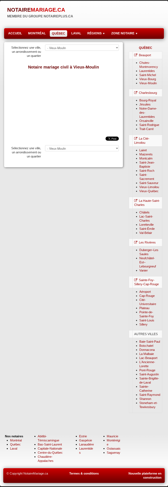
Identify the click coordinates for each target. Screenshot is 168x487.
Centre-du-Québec (50, 452)
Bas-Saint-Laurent (50, 444)
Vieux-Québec (149, 191)
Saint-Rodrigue (149, 125)
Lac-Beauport (148, 358)
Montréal (16, 440)
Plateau (144, 308)
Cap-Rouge (147, 295)
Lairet (143, 150)
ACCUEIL (15, 33)
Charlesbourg (148, 92)
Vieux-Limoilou (149, 187)
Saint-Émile (147, 228)
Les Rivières (147, 242)
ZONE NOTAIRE (124, 33)
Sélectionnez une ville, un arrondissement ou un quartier (26, 51)
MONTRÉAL (37, 33)
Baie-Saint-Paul (149, 341)
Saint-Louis (146, 320)
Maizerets (146, 154)
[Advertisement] (63, 101)
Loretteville (146, 224)
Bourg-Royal (147, 100)
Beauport (145, 55)
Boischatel (146, 345)
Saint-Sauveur (148, 183)
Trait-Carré (146, 129)
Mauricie (112, 436)
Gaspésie (85, 440)
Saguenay (113, 452)
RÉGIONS (96, 33)
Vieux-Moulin (148, 83)
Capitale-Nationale (50, 448)
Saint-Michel (147, 75)
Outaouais (113, 448)
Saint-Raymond (149, 394)
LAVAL (76, 33)
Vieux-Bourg (147, 79)
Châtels (144, 212)
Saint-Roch (146, 170)
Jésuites (145, 104)
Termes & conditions (84, 473)
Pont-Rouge (147, 370)
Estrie (83, 436)
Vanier (143, 270)
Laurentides (147, 71)
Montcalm (146, 158)
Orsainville (146, 120)
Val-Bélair (145, 233)
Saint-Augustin (149, 374)
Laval (13, 448)
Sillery (143, 324)
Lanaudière (86, 444)
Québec (15, 444)
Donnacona (147, 349)
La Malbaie (146, 354)
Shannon (145, 399)
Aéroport (145, 291)
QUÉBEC (58, 33)
